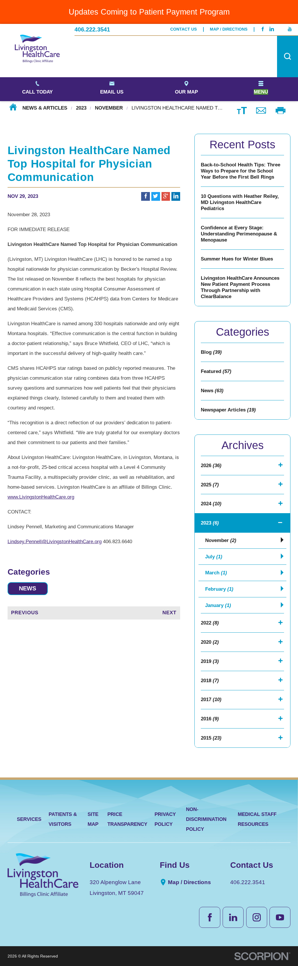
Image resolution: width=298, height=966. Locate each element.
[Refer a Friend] (261, 110)
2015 (211, 738)
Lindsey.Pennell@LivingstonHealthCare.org (55, 541)
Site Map (93, 819)
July (213, 556)
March (216, 573)
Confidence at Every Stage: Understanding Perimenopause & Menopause (239, 234)
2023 (81, 108)
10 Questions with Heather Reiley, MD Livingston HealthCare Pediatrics (240, 202)
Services (29, 819)
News (27, 588)
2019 (210, 661)
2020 (210, 642)
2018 (210, 680)
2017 (211, 699)
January (218, 605)
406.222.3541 (92, 29)
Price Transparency (127, 819)
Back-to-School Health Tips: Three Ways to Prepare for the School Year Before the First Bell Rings (240, 171)
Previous (24, 612)
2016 (210, 719)
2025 (210, 485)
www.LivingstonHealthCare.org (41, 497)
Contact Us (183, 29)
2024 (211, 503)
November (109, 108)
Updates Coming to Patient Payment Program (149, 11)
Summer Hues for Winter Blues (237, 259)
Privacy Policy (165, 819)
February (219, 589)
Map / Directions (228, 29)
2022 (210, 623)
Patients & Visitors (63, 819)
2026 (211, 465)
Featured (216, 371)
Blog (211, 352)
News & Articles (44, 108)
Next (169, 612)
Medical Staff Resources (257, 819)
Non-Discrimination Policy (206, 819)
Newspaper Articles (228, 410)
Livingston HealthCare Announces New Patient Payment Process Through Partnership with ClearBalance (240, 287)
